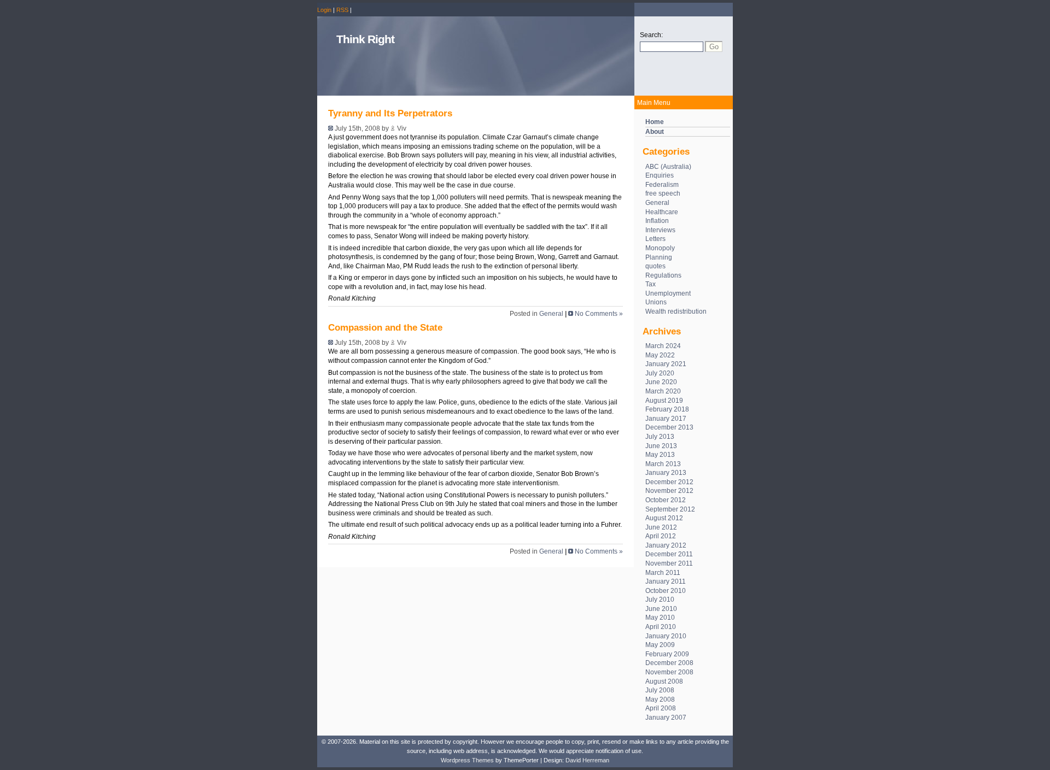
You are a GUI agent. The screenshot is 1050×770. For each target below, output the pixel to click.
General (657, 203)
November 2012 (669, 491)
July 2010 (659, 599)
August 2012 (664, 518)
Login (324, 10)
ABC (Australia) (668, 167)
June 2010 (661, 609)
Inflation (657, 221)
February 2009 (667, 654)
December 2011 (669, 554)
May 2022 (660, 355)
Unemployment (668, 293)
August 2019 (664, 400)
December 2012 (669, 482)
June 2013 (661, 446)
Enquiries (659, 175)
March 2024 (663, 346)
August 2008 (664, 681)
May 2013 (660, 455)
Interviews (660, 230)
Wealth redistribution (676, 311)
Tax (650, 284)
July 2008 (659, 690)
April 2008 (660, 708)
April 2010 (660, 627)
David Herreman (587, 760)
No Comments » (599, 314)
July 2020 (659, 373)
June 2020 (661, 382)
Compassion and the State (385, 327)
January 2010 (665, 636)
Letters (655, 239)
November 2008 (669, 672)
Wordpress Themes (467, 760)
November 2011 (669, 563)
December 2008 (669, 663)
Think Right (365, 39)
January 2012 (665, 545)
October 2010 (665, 591)
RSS (342, 10)
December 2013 (669, 427)
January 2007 (665, 717)
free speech (662, 193)
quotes (655, 266)
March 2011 (662, 573)
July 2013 (659, 436)
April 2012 (660, 536)
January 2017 (665, 418)
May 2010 (660, 617)
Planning (658, 257)
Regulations (663, 275)
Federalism (662, 185)
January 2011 (665, 581)
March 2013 (663, 464)
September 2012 (670, 509)
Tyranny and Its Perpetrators (390, 113)
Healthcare (661, 212)
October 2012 (665, 500)
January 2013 (665, 473)
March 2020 (663, 391)
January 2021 (665, 364)
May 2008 (660, 699)
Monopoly (660, 248)
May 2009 (660, 645)
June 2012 (661, 527)
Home (654, 122)
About (654, 132)
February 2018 (667, 409)
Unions (656, 302)
